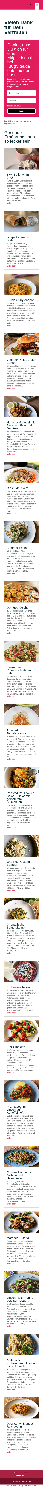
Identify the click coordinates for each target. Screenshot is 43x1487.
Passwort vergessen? (14, 106)
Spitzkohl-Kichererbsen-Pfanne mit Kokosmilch (21, 1363)
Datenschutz (20, 1475)
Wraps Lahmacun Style (18, 239)
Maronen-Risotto (18, 1238)
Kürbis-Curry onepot (20, 300)
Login (21, 111)
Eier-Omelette (16, 1047)
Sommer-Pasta (17, 547)
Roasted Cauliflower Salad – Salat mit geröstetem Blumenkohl (20, 797)
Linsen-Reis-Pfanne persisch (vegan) (20, 1299)
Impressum (25, 1473)
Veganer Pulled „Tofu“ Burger (21, 361)
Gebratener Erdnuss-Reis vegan (21, 1425)
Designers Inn (26, 1481)
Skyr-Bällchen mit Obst (18, 176)
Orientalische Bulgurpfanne (16, 926)
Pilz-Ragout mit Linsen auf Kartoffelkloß (17, 1109)
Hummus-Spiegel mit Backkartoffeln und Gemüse (21, 425)
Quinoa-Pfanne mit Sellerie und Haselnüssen (19, 1175)
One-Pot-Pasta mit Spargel (19, 863)
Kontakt (14, 1473)
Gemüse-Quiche (18, 607)
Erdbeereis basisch (19, 987)
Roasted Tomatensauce (16, 732)
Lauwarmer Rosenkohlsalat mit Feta (19, 670)
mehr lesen (11, 203)
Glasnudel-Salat (17, 488)
